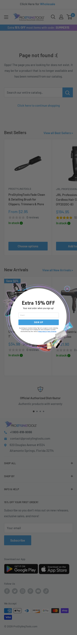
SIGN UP (38, 322)
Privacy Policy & (42, 331)
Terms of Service (51, 331)
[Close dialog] (67, 288)
